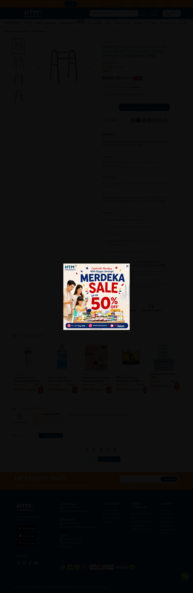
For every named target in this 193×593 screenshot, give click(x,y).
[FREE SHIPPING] (96, 297)
